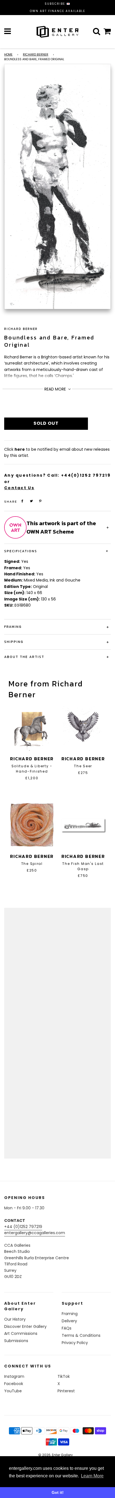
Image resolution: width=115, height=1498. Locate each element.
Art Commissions (20, 1333)
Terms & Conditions (81, 1335)
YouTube (13, 1391)
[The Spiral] (32, 825)
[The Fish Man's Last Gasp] (83, 825)
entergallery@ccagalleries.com (34, 1233)
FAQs (66, 1328)
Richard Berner (35, 54)
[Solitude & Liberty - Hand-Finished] (32, 727)
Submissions (16, 1340)
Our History (15, 1319)
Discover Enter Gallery (25, 1326)
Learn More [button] (92, 1475)
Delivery (69, 1321)
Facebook (13, 1383)
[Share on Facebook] (22, 501)
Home (8, 54)
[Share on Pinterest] (40, 501)
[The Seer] (83, 727)
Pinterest (66, 1391)
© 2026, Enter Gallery (55, 1455)
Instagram (14, 1376)
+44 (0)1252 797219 (23, 1226)
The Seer (83, 766)
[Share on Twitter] (31, 501)
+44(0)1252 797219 (86, 475)
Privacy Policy (75, 1342)
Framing (70, 1313)
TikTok (64, 1376)
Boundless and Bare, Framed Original (49, 341)
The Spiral (32, 863)
